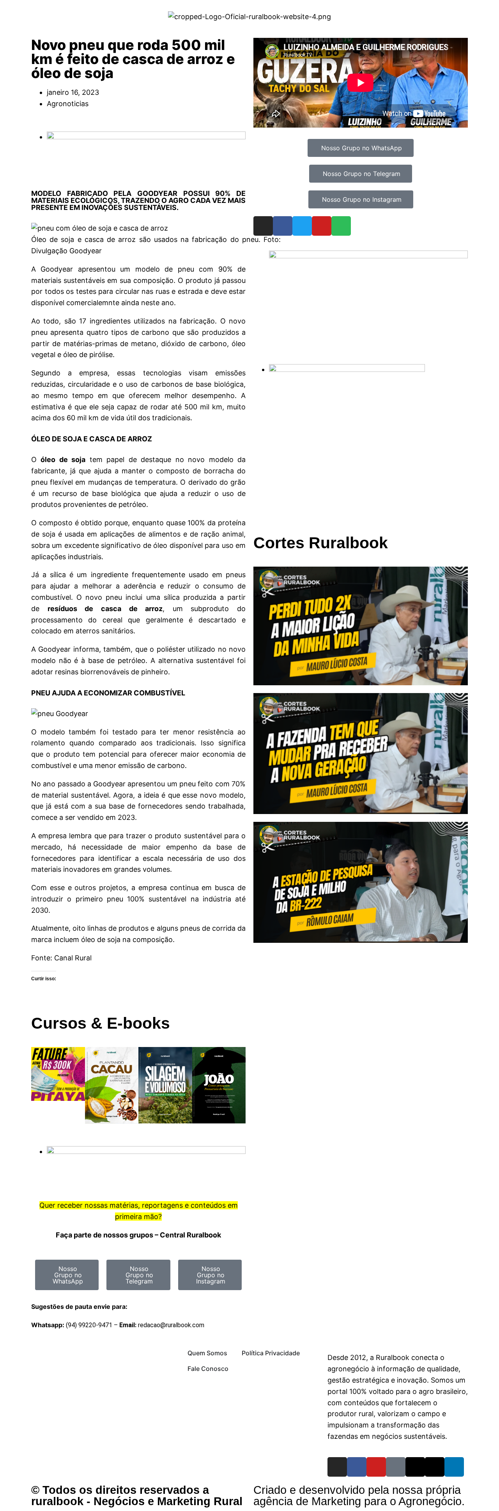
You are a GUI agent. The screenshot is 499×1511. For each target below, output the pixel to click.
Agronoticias (67, 104)
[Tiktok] (395, 1467)
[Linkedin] (454, 1467)
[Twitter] (302, 226)
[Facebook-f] (356, 1467)
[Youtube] (321, 226)
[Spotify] (341, 226)
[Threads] (415, 1467)
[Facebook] (282, 226)
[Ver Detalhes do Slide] (368, 256)
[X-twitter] (434, 1467)
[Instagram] (263, 226)
